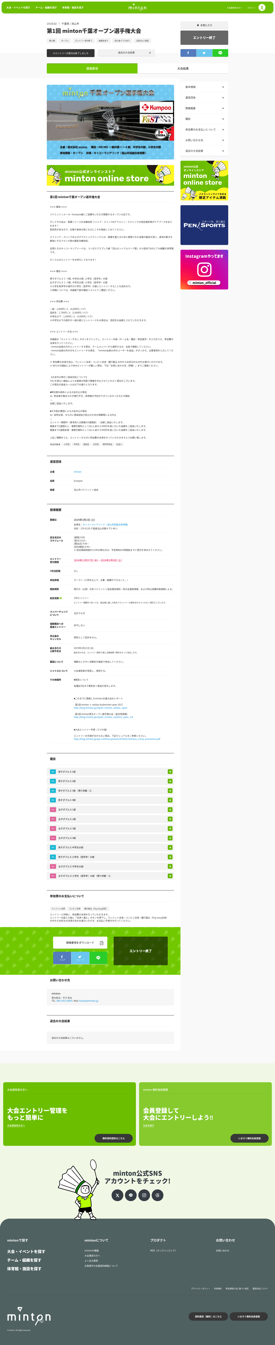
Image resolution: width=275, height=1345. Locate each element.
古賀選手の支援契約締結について (101, 1265)
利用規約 (218, 1288)
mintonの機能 (92, 1250)
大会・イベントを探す (26, 1251)
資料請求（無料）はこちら (208, 1316)
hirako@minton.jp (88, 1000)
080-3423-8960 (64, 1000)
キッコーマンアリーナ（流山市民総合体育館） (106, 524)
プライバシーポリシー (200, 1288)
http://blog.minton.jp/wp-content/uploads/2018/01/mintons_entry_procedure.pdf (117, 738)
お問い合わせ (222, 1250)
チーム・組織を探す (24, 1260)
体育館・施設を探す (24, 1268)
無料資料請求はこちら (113, 1138)
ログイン (251, 8)
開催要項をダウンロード (80, 942)
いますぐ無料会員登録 (249, 1138)
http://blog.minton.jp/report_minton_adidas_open (100, 707)
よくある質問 (91, 1260)
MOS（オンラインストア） (163, 1250)
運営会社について (260, 1288)
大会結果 (183, 68)
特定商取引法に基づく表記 (237, 1288)
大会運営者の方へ (234, 8)
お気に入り (206, 25)
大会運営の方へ (92, 1255)
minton (77, 471)
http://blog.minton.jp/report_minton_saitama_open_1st (103, 717)
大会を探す (148, 1125)
